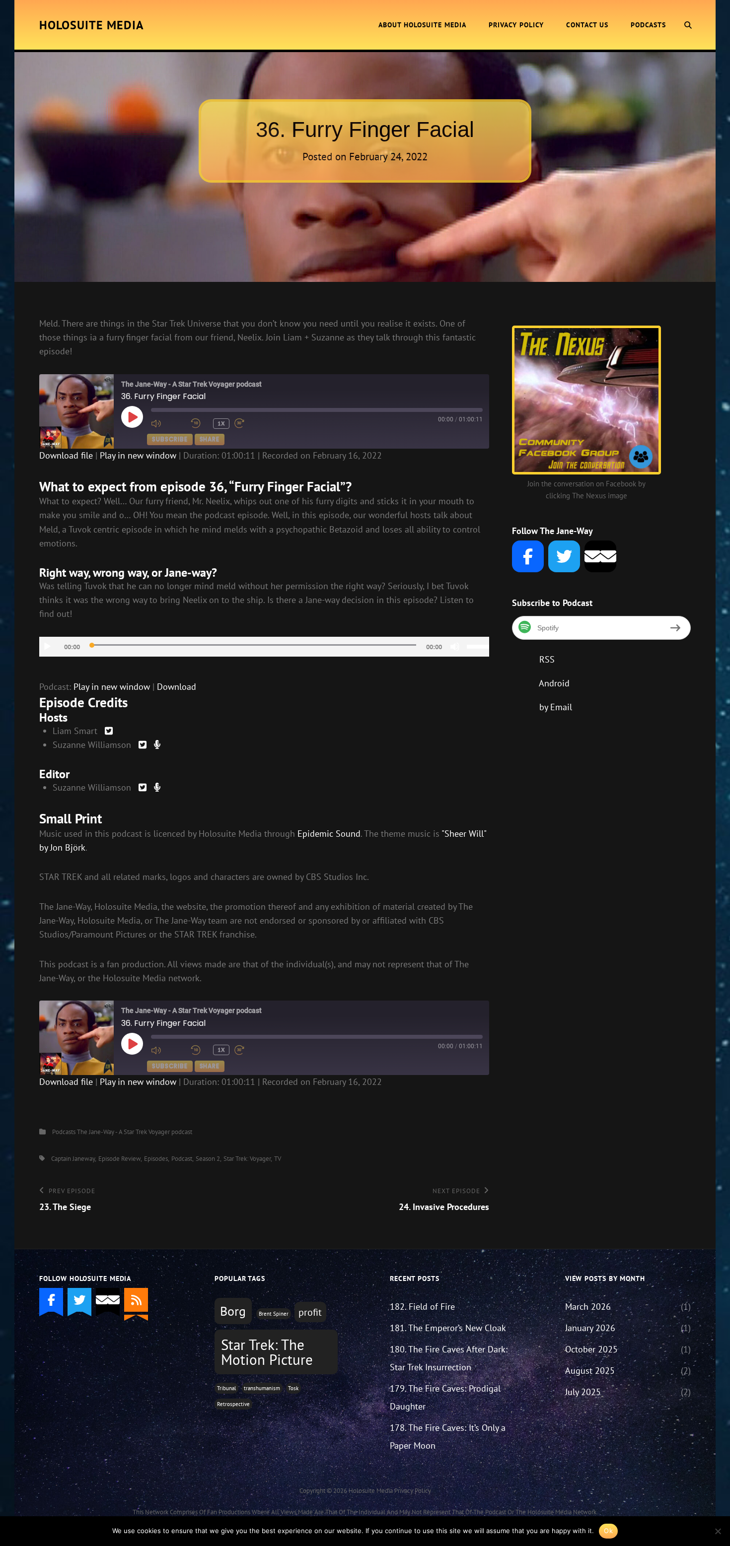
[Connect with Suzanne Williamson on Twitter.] (142, 744)
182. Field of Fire (422, 1306)
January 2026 (590, 1328)
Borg (233, 1311)
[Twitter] (564, 556)
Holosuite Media (91, 25)
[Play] (47, 647)
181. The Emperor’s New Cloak (448, 1328)
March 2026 (588, 1306)
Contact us (587, 24)
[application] (264, 647)
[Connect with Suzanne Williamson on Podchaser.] (157, 744)
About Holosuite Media (422, 24)
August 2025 (590, 1370)
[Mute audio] (168, 423)
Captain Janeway (73, 1158)
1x (222, 423)
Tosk (293, 1388)
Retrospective (233, 1404)
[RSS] (136, 1300)
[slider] (478, 646)
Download (176, 686)
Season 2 (208, 1158)
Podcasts (648, 24)
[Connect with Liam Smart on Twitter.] (109, 731)
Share (209, 439)
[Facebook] (528, 556)
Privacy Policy (516, 24)
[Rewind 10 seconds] (199, 423)
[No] (718, 1531)
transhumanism (262, 1388)
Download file (66, 455)
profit (310, 1312)
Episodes (156, 1158)
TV (277, 1158)
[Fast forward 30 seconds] (251, 423)
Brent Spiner (274, 1313)
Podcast (181, 1158)
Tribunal (226, 1388)
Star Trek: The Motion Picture (267, 1351)
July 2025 (583, 1392)
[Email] (600, 556)
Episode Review (119, 1158)
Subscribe (169, 439)
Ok (608, 1531)
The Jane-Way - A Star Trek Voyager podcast (134, 1132)
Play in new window (138, 455)
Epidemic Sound (329, 833)
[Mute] (455, 647)
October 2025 (591, 1349)
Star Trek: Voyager (247, 1158)
